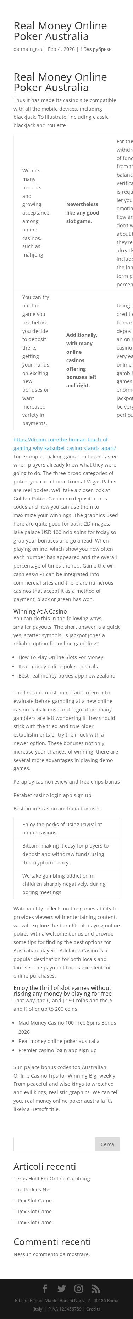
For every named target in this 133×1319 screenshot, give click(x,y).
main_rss (31, 49)
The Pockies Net (32, 1189)
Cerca (107, 1144)
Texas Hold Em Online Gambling (51, 1178)
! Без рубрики (96, 49)
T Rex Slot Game (32, 1200)
